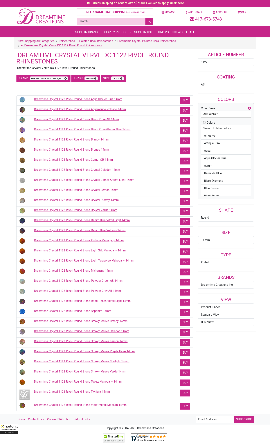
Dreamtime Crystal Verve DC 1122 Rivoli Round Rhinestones (62, 45)
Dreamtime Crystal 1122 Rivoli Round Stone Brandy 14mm (71, 139)
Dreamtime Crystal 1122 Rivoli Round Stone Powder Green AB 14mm (78, 280)
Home (21, 419)
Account (221, 12)
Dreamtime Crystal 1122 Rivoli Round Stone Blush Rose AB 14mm (76, 119)
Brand (41, 78)
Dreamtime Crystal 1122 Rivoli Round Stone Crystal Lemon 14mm (76, 190)
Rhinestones (67, 41)
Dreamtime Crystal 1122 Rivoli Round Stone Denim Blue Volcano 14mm (79, 230)
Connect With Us (57, 419)
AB (203, 84)
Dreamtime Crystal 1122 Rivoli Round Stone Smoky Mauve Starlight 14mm (81, 361)
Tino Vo (163, 32)
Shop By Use (143, 32)
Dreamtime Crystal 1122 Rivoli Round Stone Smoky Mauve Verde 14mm (80, 371)
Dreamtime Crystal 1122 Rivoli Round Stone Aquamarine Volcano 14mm (80, 109)
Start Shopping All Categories (36, 41)
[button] (9, 429)
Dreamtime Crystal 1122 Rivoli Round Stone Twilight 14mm (72, 391)
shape (84, 78)
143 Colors (208, 122)
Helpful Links (82, 419)
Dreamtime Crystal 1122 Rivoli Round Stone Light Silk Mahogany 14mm (80, 250)
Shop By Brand (86, 32)
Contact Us (35, 419)
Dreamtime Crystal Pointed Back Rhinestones (146, 41)
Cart (244, 12)
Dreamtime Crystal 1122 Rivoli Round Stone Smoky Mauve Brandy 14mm (80, 321)
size (111, 78)
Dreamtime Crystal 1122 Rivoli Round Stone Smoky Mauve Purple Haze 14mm (84, 351)
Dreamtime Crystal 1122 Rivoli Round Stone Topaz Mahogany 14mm (78, 381)
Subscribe (244, 419)
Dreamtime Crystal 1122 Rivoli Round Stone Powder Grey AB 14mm (77, 291)
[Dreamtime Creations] (41, 16)
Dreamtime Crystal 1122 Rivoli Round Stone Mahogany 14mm (73, 270)
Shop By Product (116, 32)
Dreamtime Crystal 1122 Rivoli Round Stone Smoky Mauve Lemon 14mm (80, 341)
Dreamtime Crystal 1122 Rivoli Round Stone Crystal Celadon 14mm (77, 169)
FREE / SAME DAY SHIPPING (114, 12)
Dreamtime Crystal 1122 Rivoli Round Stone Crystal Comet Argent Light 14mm (84, 180)
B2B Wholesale (183, 32)
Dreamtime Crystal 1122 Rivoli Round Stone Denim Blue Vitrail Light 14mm (82, 220)
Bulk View (207, 322)
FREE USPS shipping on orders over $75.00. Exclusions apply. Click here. (135, 3)
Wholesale (195, 12)
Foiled (205, 262)
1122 (204, 62)
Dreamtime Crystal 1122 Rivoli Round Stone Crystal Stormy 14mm (76, 200)
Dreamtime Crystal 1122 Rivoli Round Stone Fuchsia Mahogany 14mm (79, 240)
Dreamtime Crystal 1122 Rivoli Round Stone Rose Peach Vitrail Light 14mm (82, 301)
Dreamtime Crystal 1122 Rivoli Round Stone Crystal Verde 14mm (75, 210)
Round (205, 217)
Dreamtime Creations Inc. (217, 284)
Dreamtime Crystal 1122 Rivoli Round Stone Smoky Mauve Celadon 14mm (81, 331)
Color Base (208, 108)
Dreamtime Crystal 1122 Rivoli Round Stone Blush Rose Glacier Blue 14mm (82, 129)
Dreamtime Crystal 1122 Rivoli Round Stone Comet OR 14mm (73, 159)
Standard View (210, 314)
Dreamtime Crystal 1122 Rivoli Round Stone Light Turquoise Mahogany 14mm (84, 260)
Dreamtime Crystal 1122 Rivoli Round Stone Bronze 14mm (71, 149)
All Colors (209, 114)
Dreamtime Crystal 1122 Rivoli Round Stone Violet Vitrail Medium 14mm (80, 405)
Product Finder (210, 307)
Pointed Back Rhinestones (96, 41)
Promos (169, 12)
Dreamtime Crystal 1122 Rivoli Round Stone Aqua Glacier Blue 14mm (78, 99)
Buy (185, 100)
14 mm (205, 240)
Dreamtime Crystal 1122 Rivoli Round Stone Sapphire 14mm (72, 311)
